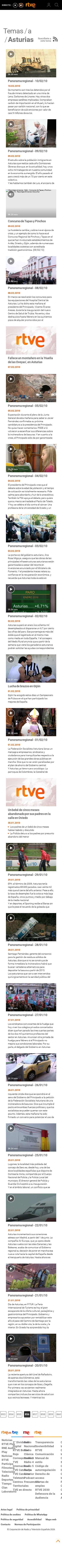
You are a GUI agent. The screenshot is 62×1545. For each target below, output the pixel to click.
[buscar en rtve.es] (57, 5)
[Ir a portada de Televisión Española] (16, 1433)
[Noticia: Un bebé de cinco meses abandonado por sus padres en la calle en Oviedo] (31, 808)
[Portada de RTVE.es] (30, 5)
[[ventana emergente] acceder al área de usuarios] (49, 5)
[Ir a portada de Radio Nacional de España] (28, 1433)
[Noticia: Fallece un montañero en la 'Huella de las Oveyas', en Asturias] (31, 347)
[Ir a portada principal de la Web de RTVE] (5, 1432)
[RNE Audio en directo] (21, 5)
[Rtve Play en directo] (15, 5)
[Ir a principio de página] (58, 1541)
